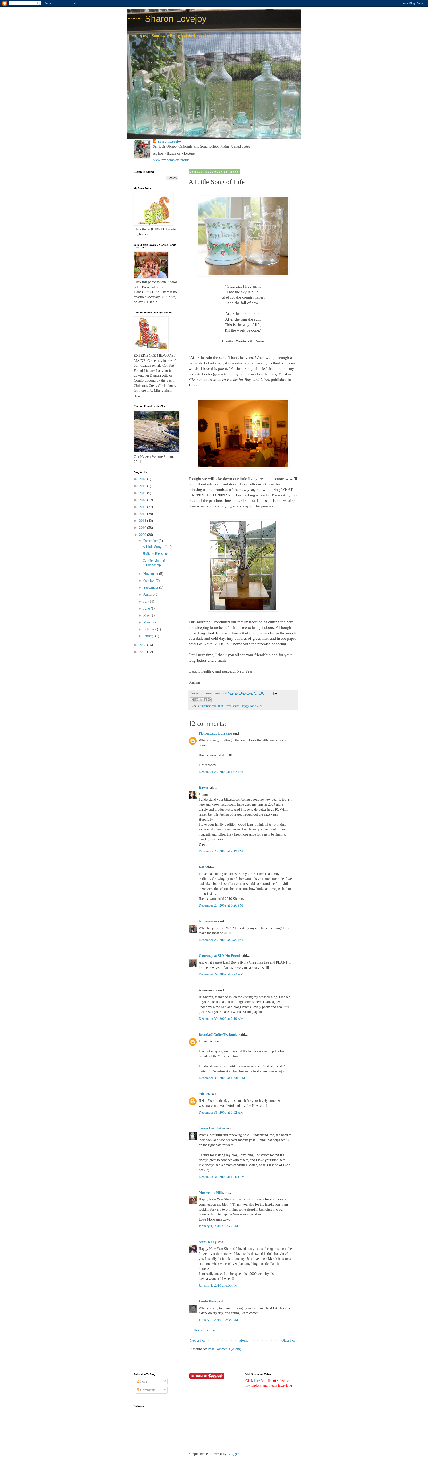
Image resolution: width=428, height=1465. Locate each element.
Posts (143, 1381)
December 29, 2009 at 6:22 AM (221, 974)
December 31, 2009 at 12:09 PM (222, 1177)
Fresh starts (232, 706)
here (257, 1380)
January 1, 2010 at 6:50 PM (218, 1285)
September (151, 587)
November (151, 574)
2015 (143, 493)
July (146, 601)
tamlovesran (208, 921)
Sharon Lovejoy (169, 141)
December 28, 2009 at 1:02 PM (221, 772)
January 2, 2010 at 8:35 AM (218, 1320)
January (149, 636)
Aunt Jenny (207, 1242)
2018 (143, 479)
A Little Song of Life (157, 547)
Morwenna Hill (210, 1192)
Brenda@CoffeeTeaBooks (218, 1034)
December (151, 541)
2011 (143, 521)
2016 (143, 486)
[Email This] (192, 699)
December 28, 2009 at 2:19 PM (221, 851)
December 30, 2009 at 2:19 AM (221, 1019)
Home (243, 1340)
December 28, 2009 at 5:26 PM (221, 905)
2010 (143, 527)
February (150, 629)
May (147, 615)
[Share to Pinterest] (209, 699)
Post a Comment (205, 1330)
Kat (201, 867)
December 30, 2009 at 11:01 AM (222, 1078)
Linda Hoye (207, 1301)
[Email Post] (274, 693)
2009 (143, 535)
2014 (143, 500)
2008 (143, 645)
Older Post (288, 1340)
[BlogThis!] (196, 699)
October (149, 580)
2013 (143, 507)
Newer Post (198, 1340)
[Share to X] (201, 699)
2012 (143, 514)
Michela (205, 1094)
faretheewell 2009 (211, 706)
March (148, 622)
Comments (147, 1390)
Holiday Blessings (155, 553)
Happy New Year (251, 706)
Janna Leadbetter (212, 1128)
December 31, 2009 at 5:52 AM (221, 1112)
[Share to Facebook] (205, 699)
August (148, 594)
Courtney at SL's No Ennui (219, 956)
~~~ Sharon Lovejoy (166, 19)
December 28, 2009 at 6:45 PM (221, 940)
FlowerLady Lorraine (215, 733)
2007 (143, 652)
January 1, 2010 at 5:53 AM (218, 1226)
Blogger (233, 1454)
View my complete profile (171, 160)
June (147, 608)
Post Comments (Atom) (224, 1349)
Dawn (203, 787)
